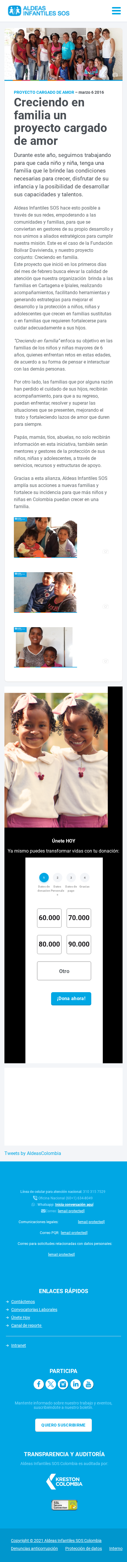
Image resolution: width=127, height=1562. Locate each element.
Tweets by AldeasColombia (32, 1153)
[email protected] (71, 1211)
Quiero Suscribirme (63, 1425)
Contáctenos (23, 1301)
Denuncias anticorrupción (34, 1548)
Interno (116, 1548)
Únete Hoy (20, 1317)
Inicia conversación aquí (74, 1205)
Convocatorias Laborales (34, 1309)
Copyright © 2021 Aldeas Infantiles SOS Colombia (56, 1540)
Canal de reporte (26, 1325)
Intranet (18, 1345)
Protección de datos (83, 1548)
